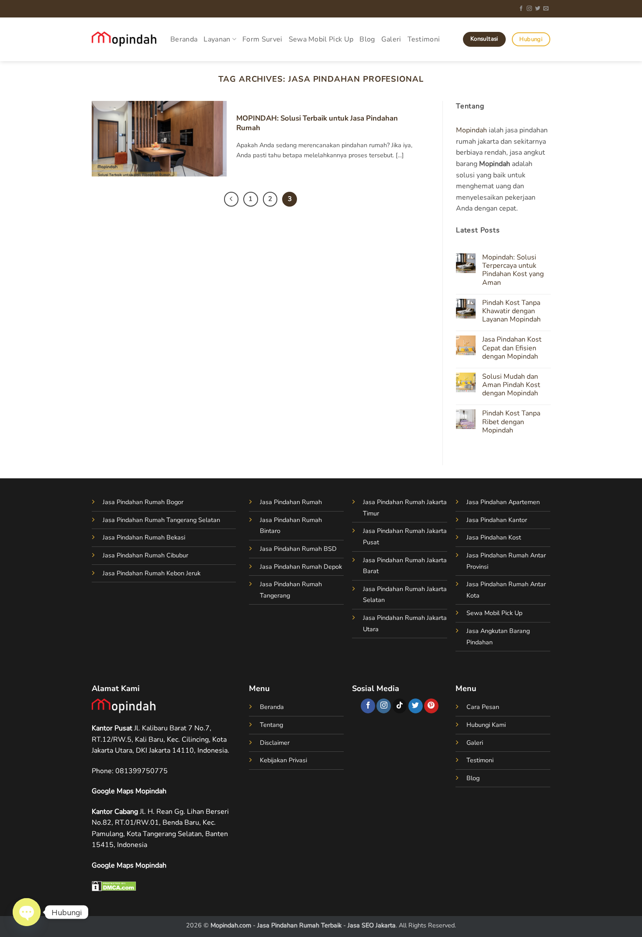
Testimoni (423, 39)
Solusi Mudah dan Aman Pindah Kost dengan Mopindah (511, 385)
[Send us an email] (546, 9)
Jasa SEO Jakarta (372, 925)
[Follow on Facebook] (521, 9)
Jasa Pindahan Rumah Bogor (143, 502)
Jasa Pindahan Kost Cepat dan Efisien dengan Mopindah (511, 348)
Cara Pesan (482, 706)
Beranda (183, 39)
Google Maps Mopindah (129, 791)
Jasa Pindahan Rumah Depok (301, 566)
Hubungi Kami (486, 724)
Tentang (271, 724)
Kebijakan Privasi (283, 760)
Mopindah (471, 130)
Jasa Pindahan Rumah (291, 502)
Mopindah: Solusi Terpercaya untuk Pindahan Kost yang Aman (512, 270)
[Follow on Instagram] (529, 9)
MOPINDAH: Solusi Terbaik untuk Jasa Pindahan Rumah (317, 123)
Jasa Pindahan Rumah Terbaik (299, 925)
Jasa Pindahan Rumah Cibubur (145, 555)
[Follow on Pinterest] (431, 705)
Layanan (217, 39)
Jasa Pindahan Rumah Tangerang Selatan (161, 519)
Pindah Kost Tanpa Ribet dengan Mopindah (511, 422)
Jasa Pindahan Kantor (496, 519)
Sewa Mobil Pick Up (321, 39)
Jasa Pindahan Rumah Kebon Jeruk (151, 573)
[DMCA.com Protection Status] (114, 885)
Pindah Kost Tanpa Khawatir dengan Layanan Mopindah (511, 311)
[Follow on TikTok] (400, 705)
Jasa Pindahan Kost (493, 537)
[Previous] (231, 199)
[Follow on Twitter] (537, 9)
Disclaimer (275, 742)
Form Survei (262, 39)
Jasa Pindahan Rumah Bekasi (144, 537)
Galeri (391, 39)
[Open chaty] (27, 912)
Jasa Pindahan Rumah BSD (298, 548)
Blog (367, 39)
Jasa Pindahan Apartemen (503, 502)
